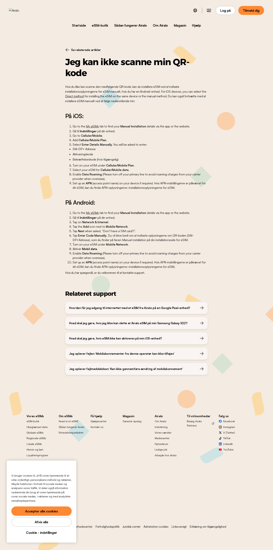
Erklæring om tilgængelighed (208, 526)
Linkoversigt (179, 526)
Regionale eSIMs (36, 438)
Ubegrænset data (37, 427)
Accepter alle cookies (41, 511)
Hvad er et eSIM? (68, 421)
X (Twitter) (229, 432)
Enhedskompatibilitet (71, 432)
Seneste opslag (132, 421)
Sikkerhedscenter (81, 526)
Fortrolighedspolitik (107, 526)
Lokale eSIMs (34, 443)
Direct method (74, 96)
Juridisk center (131, 526)
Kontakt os (97, 427)
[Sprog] (195, 10)
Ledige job (161, 449)
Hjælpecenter (98, 421)
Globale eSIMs (35, 432)
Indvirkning (161, 427)
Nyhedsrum (161, 443)
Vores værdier (163, 432)
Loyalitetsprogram (37, 455)
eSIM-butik (100, 25)
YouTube (228, 449)
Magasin (180, 25)
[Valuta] (209, 10)
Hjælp (196, 25)
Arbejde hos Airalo (165, 455)
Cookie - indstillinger (41, 532)
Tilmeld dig (251, 10)
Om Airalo (160, 25)
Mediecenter (162, 438)
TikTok (226, 438)
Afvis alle (41, 522)
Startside (79, 25)
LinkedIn (228, 443)
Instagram (229, 427)
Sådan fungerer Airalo (130, 25)
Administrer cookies (156, 526)
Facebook (229, 421)
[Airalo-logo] (20, 10)
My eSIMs (92, 126)
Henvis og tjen (35, 449)
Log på (225, 10)
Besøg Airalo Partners (194, 423)
